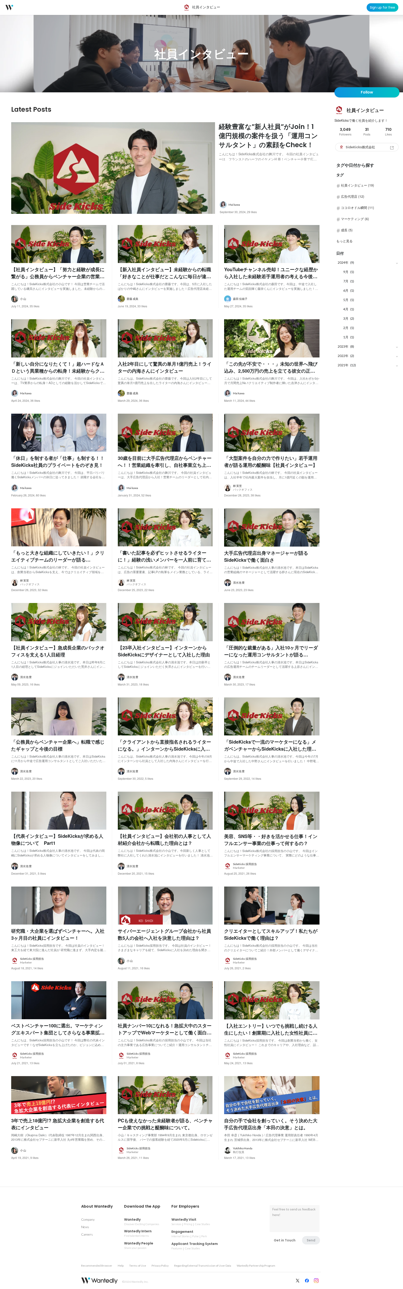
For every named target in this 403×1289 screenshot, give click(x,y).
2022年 (343, 356)
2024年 (343, 262)
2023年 (343, 346)
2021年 (343, 365)
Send (311, 1240)
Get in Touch (284, 1240)
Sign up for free (382, 7)
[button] (97, 1206)
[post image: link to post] (113, 168)
